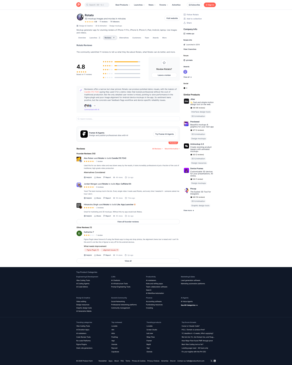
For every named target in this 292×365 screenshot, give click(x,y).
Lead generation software (190, 280)
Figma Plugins (81, 344)
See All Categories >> (189, 305)
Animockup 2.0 (197, 144)
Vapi (113, 341)
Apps (110, 361)
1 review (99, 161)
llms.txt (173, 361)
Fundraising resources (154, 305)
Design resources (198, 163)
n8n (112, 330)
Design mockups (115, 26)
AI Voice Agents (187, 301)
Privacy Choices (153, 361)
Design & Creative (86, 26)
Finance (149, 298)
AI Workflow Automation (155, 293)
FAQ (122, 361)
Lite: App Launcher (125, 204)
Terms (128, 361)
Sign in (211, 5)
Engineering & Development (87, 277)
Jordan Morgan (90, 184)
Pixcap (193, 188)
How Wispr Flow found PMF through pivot (197, 341)
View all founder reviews (128, 222)
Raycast (114, 348)
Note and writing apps (154, 284)
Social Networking (118, 301)
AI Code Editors (82, 287)
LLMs (113, 277)
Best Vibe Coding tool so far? (192, 344)
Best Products (122, 5)
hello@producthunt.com (195, 361)
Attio (113, 333)
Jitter (192, 99)
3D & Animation (101, 26)
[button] (164, 37)
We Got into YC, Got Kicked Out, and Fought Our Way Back (198, 337)
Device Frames (196, 168)
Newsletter (103, 361)
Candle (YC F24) (91, 92)
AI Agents (185, 298)
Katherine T (89, 232)
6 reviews (100, 187)
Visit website (172, 18)
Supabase (115, 352)
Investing (149, 308)
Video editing (81, 301)
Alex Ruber (88, 158)
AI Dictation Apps (82, 330)
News (151, 5)
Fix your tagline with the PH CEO (194, 352)
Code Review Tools (83, 337)
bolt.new (150, 333)
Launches (138, 5)
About (116, 361)
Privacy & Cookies (138, 361)
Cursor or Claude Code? (191, 326)
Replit (149, 344)
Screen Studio (152, 330)
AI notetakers (151, 280)
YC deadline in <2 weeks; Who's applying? (197, 333)
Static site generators (84, 348)
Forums (162, 5)
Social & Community (119, 298)
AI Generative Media (83, 311)
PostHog (114, 337)
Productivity (151, 277)
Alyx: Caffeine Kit (123, 184)
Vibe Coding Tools (83, 280)
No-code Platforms (83, 341)
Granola (114, 344)
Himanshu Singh (91, 204)
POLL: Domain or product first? (193, 330)
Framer (149, 341)
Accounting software (154, 301)
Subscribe (195, 5)
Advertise (176, 5)
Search (148, 290)
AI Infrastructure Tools (119, 284)
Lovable (114, 326)
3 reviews (100, 208)
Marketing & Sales (188, 277)
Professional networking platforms (124, 305)
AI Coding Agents (82, 284)
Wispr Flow (151, 337)
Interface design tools (200, 112)
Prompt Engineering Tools (120, 287)
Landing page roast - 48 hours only (195, 348)
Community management (120, 308)
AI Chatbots (115, 280)
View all (128, 261)
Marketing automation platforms (193, 284)
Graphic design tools (200, 205)
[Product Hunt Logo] (78, 4)
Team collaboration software (156, 287)
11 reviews (104, 22)
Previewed (194, 122)
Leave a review (164, 75)
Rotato (101, 158)
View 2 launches (189, 49)
